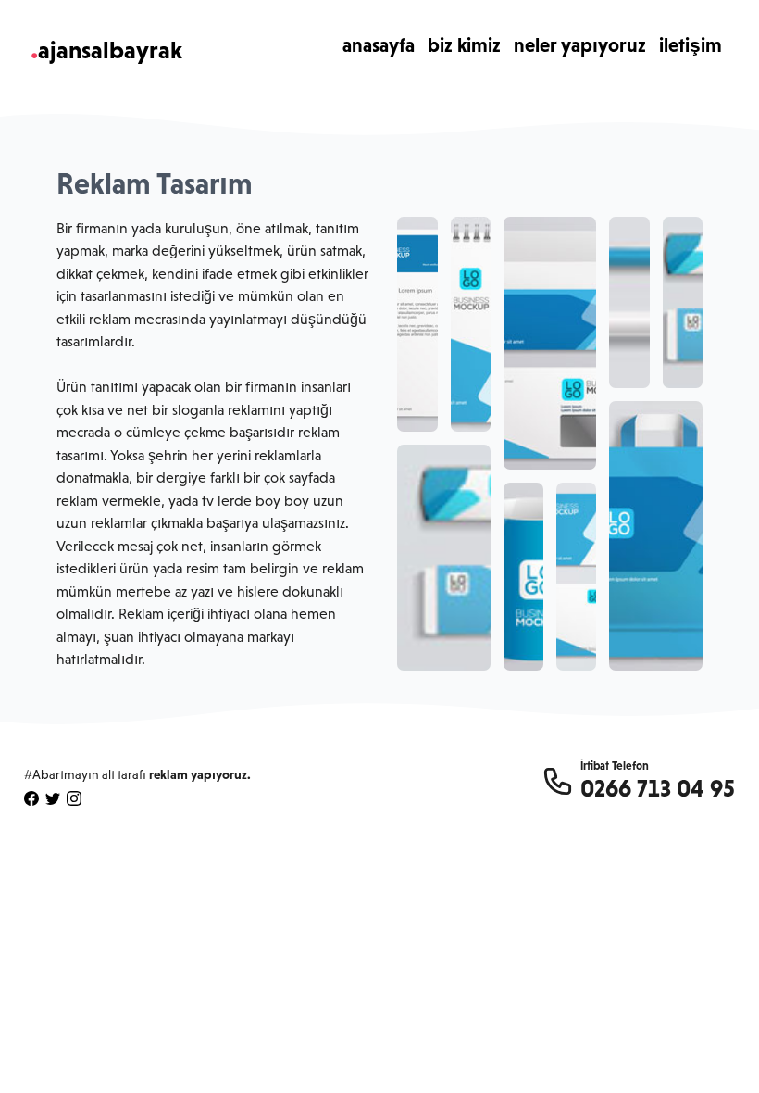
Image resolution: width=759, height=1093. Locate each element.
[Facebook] (31, 798)
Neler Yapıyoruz (580, 45)
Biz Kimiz (464, 45)
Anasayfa (378, 45)
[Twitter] (52, 798)
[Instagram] (74, 798)
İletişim (690, 45)
